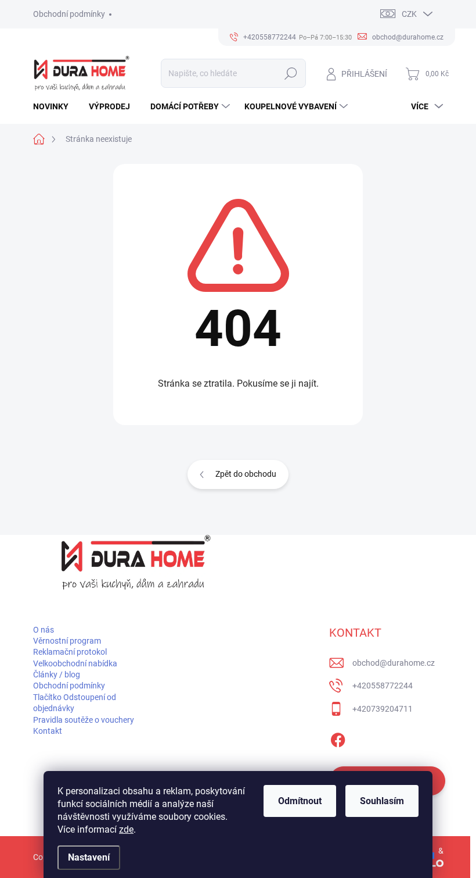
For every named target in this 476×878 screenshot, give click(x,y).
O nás (43, 629)
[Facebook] (338, 738)
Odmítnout (300, 800)
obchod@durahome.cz (393, 663)
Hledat (290, 73)
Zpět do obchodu (245, 474)
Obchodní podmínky (69, 14)
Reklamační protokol (70, 651)
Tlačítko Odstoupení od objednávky (74, 703)
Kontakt (47, 731)
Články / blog (56, 674)
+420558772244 (382, 685)
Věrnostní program (67, 640)
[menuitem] (55, 106)
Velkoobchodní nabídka (75, 663)
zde (126, 829)
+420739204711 (382, 708)
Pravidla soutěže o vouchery (83, 719)
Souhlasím (382, 800)
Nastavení (89, 857)
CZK (409, 14)
